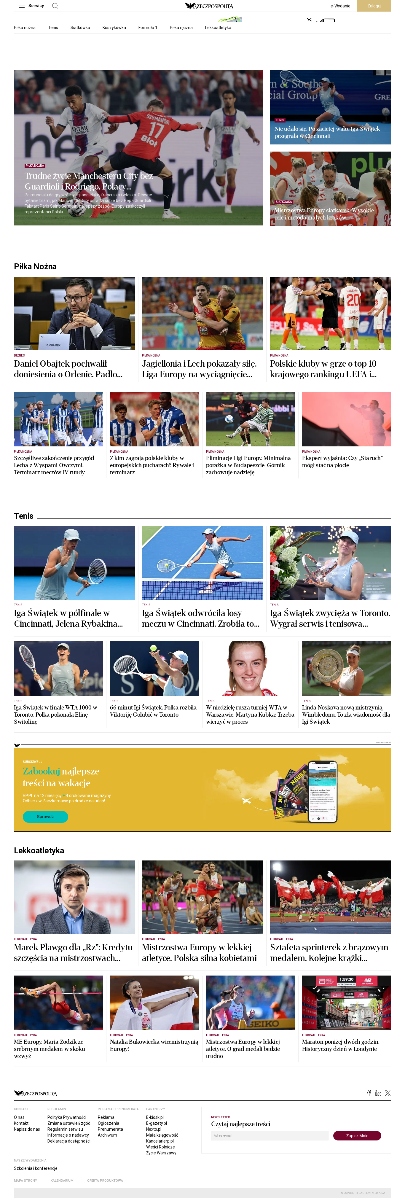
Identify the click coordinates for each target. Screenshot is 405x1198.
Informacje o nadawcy (68, 1135)
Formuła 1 (147, 27)
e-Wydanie (340, 6)
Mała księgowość (162, 1135)
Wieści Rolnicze (160, 1147)
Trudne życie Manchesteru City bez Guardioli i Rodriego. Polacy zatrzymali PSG (89, 181)
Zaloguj (374, 6)
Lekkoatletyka (218, 27)
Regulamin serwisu (65, 1129)
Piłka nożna (25, 27)
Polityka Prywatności (66, 1117)
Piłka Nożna (35, 266)
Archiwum (107, 1135)
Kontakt (21, 1123)
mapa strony (25, 1181)
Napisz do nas (27, 1129)
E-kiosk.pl (155, 1117)
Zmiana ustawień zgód (68, 1123)
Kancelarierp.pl (160, 1141)
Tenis (53, 27)
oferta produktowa (105, 1181)
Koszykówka (114, 27)
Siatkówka (80, 27)
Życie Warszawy (161, 1153)
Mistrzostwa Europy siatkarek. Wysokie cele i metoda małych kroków (324, 214)
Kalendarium (62, 1181)
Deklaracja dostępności (68, 1141)
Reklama (106, 1117)
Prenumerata (110, 1129)
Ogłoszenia (108, 1123)
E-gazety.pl (156, 1123)
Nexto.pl (153, 1129)
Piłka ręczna (181, 27)
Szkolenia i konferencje (36, 1168)
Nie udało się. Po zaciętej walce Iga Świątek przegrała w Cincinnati (327, 132)
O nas (19, 1117)
